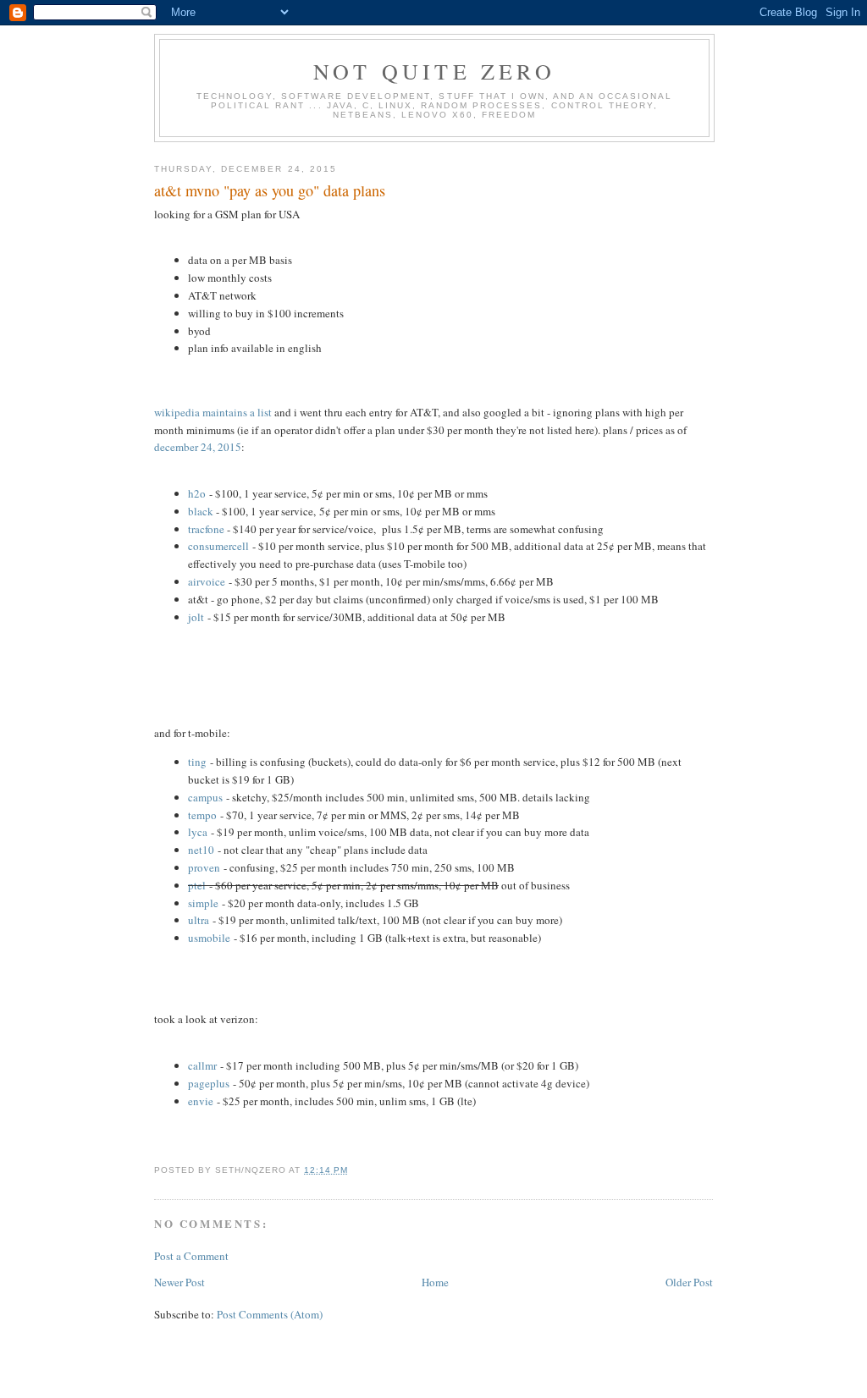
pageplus (208, 1083)
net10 (201, 849)
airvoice (206, 581)
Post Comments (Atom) (270, 1314)
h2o (197, 493)
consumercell (218, 545)
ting (197, 761)
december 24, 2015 (197, 446)
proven (204, 867)
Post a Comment (191, 1255)
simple (203, 903)
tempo (202, 815)
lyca (197, 831)
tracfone (206, 529)
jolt (196, 617)
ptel (197, 885)
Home (435, 1282)
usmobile (209, 937)
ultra (198, 919)
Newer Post (179, 1282)
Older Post (689, 1282)
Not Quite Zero (434, 71)
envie (200, 1101)
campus (205, 797)
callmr (202, 1065)
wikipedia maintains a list (213, 412)
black (200, 511)
